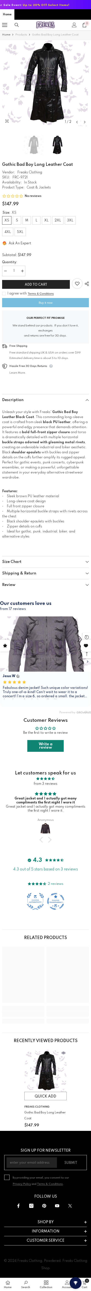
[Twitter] (70, 1206)
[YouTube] (57, 1206)
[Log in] (74, 25)
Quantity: (9, 262)
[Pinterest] (44, 1206)
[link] (23, 1014)
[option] (45, 83)
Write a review (45, 745)
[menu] (4, 24)
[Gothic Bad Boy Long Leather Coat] (45, 1071)
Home (7, 14)
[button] (77, 122)
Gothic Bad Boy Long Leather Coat (45, 1115)
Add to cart (36, 284)
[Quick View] (63, 1053)
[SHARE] (86, 284)
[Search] (16, 24)
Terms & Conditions (41, 293)
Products (21, 34)
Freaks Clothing (29, 172)
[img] (45, 778)
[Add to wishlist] (77, 283)
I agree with (17, 293)
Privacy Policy (22, 1184)
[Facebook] (18, 1206)
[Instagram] (31, 1206)
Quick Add (45, 1096)
